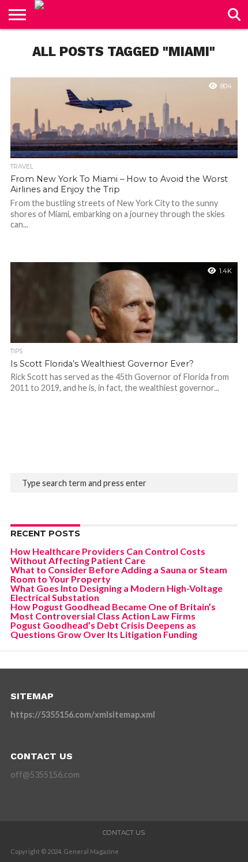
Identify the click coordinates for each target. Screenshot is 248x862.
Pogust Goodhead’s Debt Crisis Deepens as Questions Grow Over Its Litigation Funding (103, 630)
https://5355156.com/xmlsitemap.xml (82, 714)
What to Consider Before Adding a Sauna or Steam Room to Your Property (118, 574)
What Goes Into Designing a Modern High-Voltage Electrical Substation (116, 593)
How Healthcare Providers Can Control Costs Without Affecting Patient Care (107, 556)
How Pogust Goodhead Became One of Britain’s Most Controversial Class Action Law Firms (113, 611)
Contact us (124, 833)
